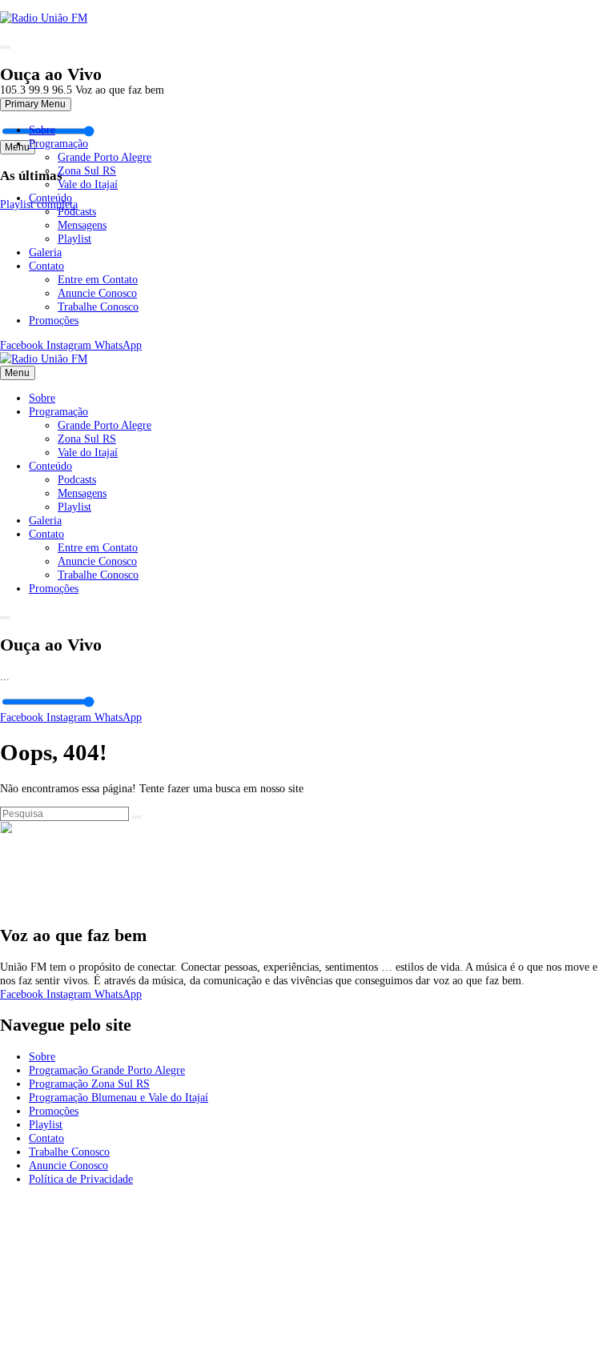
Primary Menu (35, 104)
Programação (58, 143)
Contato (46, 265)
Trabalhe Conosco (98, 306)
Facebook (23, 345)
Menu (17, 373)
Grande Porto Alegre (104, 156)
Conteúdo (50, 197)
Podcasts (77, 211)
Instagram (70, 345)
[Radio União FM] (43, 358)
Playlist (74, 238)
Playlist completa (39, 204)
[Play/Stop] (5, 47)
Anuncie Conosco (97, 292)
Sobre (42, 129)
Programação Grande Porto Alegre (107, 1070)
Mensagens (82, 224)
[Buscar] (137, 817)
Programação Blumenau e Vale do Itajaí (118, 1097)
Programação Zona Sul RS (89, 1083)
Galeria (45, 252)
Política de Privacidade (81, 1178)
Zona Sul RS (87, 170)
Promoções (53, 320)
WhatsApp (118, 345)
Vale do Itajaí (88, 184)
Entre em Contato (98, 279)
